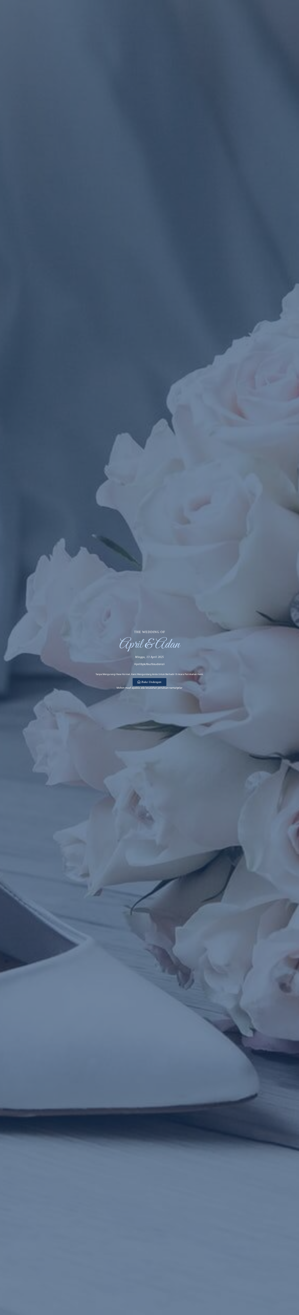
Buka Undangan (151, 682)
